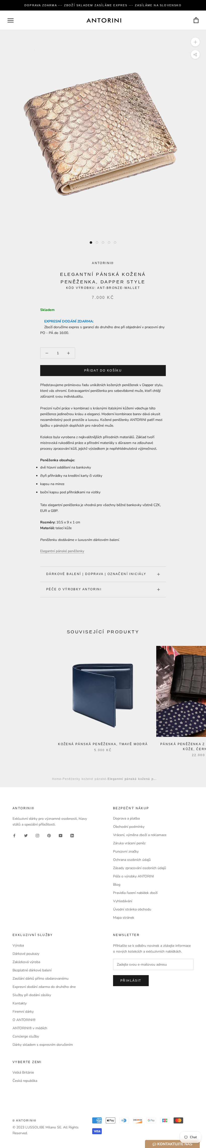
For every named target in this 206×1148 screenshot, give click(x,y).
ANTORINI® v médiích (30, 1028)
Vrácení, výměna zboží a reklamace (139, 835)
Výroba (18, 945)
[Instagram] (37, 835)
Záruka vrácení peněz (129, 843)
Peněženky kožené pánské (84, 778)
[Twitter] (26, 835)
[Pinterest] (49, 835)
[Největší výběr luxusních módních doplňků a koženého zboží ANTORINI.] (103, 20)
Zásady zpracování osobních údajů (139, 868)
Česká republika (25, 1080)
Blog (116, 884)
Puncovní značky (126, 851)
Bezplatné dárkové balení (32, 970)
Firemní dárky (23, 1011)
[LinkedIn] (72, 835)
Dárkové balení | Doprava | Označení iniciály (96, 574)
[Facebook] (14, 835)
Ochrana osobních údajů (132, 859)
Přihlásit (130, 980)
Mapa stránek (123, 917)
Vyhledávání (122, 901)
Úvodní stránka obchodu (132, 909)
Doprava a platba (126, 818)
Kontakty (20, 1003)
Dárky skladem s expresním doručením (43, 1044)
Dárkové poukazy (26, 953)
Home (56, 778)
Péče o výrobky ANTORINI (73, 589)
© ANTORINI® (24, 1120)
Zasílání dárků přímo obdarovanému (41, 978)
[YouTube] (60, 835)
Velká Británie (23, 1072)
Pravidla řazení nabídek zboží (135, 892)
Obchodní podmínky (128, 826)
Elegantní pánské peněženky (62, 551)
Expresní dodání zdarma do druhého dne (44, 986)
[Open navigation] (11, 20)
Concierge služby (26, 1036)
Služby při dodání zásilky (32, 995)
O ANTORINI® (24, 1019)
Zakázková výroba (26, 962)
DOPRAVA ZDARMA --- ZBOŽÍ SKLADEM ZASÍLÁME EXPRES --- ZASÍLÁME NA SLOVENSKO (103, 5)
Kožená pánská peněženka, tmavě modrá (103, 744)
